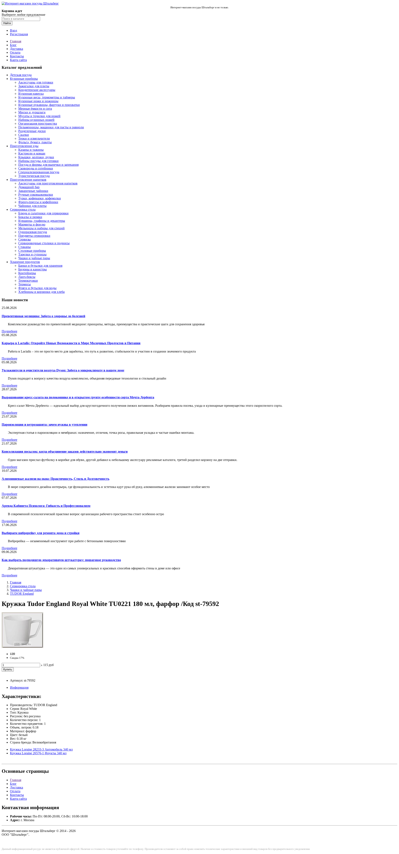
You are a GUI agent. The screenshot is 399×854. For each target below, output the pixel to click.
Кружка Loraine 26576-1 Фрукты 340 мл (38, 753)
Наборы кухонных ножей (36, 120)
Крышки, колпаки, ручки (36, 157)
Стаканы (24, 247)
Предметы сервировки (34, 235)
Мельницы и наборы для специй (41, 228)
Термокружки (28, 280)
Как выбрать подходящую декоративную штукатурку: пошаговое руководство (61, 560)
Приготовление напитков (28, 179)
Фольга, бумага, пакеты (35, 142)
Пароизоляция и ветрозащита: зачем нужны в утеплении (44, 424)
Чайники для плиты (32, 206)
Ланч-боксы (26, 277)
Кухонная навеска (31, 93)
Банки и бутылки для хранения (40, 265)
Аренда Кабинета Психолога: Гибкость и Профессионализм (46, 505)
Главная (15, 41)
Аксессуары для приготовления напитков (48, 183)
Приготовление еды (24, 146)
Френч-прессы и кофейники (38, 202)
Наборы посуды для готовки (38, 161)
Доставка (16, 48)
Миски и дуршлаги (32, 112)
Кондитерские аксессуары (36, 90)
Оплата (15, 52)
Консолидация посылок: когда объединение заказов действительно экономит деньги (65, 451)
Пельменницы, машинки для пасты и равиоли (51, 127)
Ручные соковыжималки (35, 194)
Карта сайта (18, 60)
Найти (7, 23)
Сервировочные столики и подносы (44, 243)
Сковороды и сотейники (35, 168)
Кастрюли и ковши (31, 153)
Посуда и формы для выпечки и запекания (48, 164)
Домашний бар (28, 187)
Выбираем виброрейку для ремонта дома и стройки (40, 533)
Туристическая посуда (34, 176)
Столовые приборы (32, 250)
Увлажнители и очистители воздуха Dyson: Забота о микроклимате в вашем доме (63, 370)
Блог (13, 45)
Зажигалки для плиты (33, 86)
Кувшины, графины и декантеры (41, 220)
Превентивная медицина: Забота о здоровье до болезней (43, 316)
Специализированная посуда (38, 172)
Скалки (23, 134)
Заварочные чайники (33, 191)
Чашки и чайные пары (34, 258)
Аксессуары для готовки (35, 82)
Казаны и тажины (31, 149)
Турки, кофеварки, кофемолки (39, 198)
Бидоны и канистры (32, 269)
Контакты (17, 56)
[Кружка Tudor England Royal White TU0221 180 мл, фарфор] (22, 647)
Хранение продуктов (25, 262)
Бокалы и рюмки (30, 217)
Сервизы (24, 239)
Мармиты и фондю (31, 224)
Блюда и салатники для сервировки (43, 213)
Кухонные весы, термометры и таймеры (46, 97)
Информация (19, 687)
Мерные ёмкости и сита (35, 108)
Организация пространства (37, 123)
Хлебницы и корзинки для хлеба (41, 292)
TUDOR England (22, 593)
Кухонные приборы (24, 78)
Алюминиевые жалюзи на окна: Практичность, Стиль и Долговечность (55, 478)
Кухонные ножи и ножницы (38, 101)
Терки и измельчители (34, 138)
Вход (13, 30)
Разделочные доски (32, 131)
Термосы (24, 284)
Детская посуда (21, 75)
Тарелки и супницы (32, 254)
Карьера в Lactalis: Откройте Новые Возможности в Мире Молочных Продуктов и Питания (71, 343)
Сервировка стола (23, 209)
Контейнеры (27, 273)
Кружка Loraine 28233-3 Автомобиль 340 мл (41, 749)
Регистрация (19, 34)
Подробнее (9, 331)
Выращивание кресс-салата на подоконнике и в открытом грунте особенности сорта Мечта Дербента (78, 397)
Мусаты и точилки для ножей (39, 116)
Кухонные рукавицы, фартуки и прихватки (49, 105)
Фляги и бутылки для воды (37, 288)
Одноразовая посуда (32, 232)
